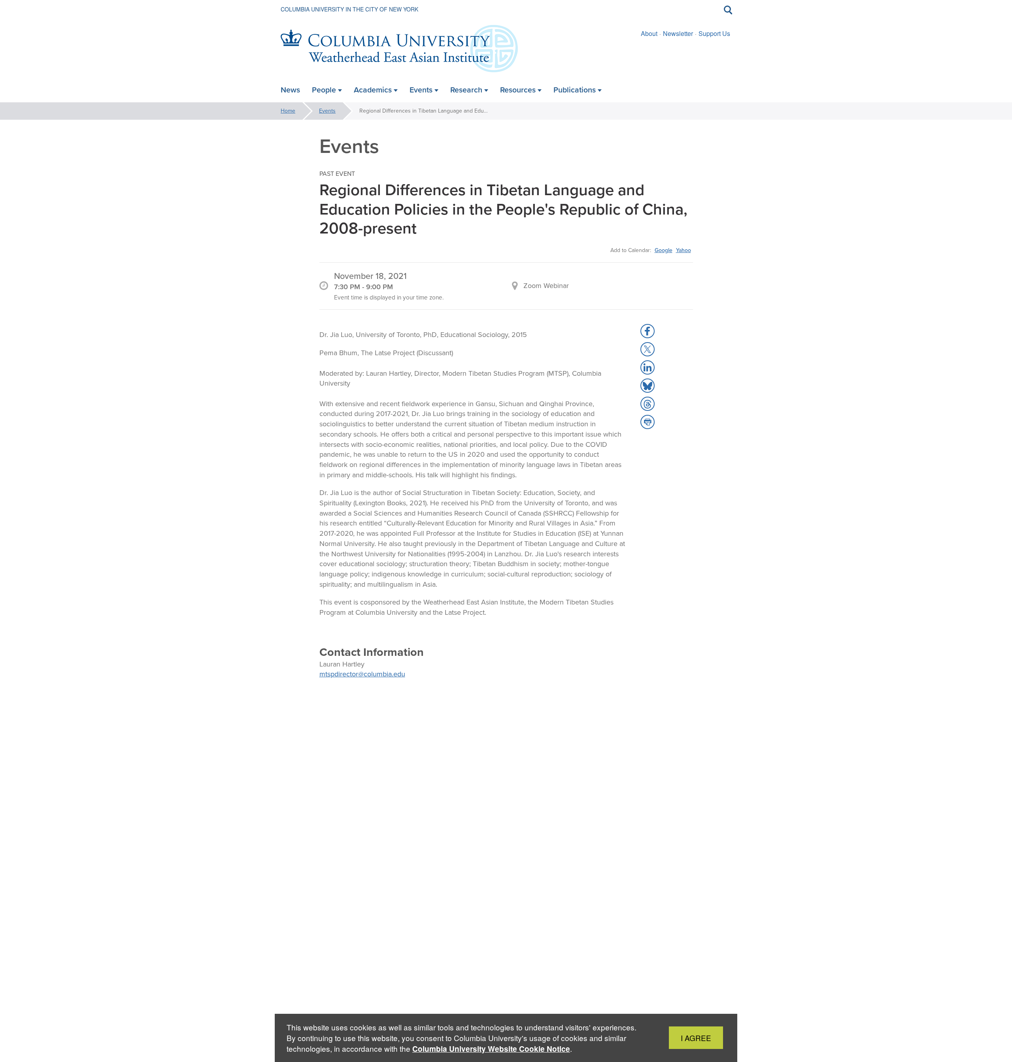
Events (327, 111)
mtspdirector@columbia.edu (362, 674)
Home (288, 111)
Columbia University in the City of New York (349, 9)
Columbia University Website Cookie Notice (491, 1048)
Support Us (714, 33)
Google (663, 250)
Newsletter (678, 33)
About (649, 33)
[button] (647, 331)
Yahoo (683, 250)
